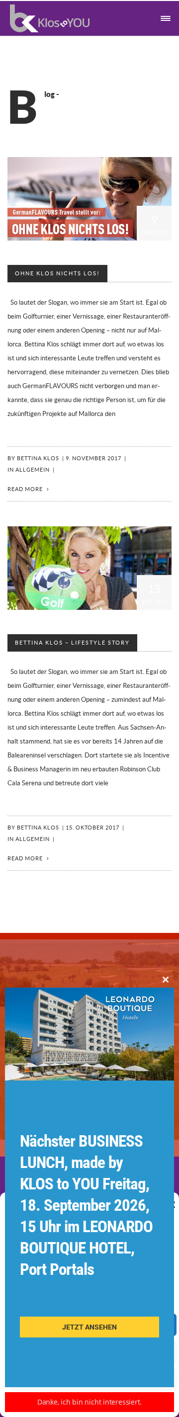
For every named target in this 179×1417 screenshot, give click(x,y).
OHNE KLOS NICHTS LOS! (57, 273)
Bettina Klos (38, 458)
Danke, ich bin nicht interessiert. (89, 1402)
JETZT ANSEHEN (89, 1327)
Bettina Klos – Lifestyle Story (72, 643)
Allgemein (32, 470)
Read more (25, 489)
